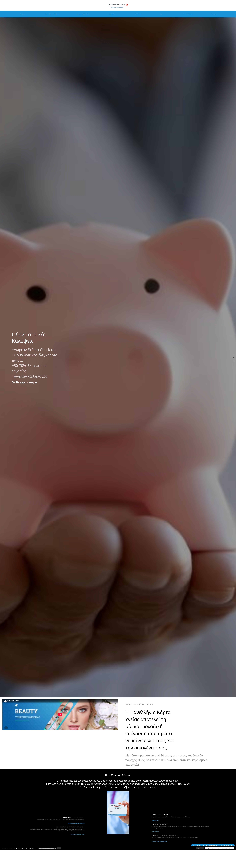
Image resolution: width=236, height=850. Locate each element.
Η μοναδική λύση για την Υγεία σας (32, 340)
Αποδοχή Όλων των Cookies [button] (227, 848)
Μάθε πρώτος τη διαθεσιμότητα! (159, 841)
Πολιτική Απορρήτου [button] (51, 848)
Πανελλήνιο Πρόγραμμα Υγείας (77, 834)
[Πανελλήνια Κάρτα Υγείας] (118, 5)
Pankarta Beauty (155, 831)
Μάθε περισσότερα (24, 380)
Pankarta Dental (155, 820)
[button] (233, 354)
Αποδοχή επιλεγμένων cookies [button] (212, 848)
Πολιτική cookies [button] (43, 848)
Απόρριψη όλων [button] (200, 848)
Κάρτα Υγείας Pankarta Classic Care (76, 823)
